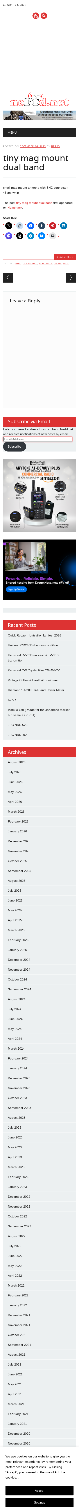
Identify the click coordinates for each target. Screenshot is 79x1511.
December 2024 (19, 959)
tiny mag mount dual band (34, 202)
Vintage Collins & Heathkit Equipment (33, 680)
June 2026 (15, 782)
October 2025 (17, 861)
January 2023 (17, 1186)
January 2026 (17, 831)
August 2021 (16, 1354)
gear (57, 263)
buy (18, 263)
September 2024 (19, 989)
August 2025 (16, 880)
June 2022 (15, 1256)
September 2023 (19, 1108)
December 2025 (19, 841)
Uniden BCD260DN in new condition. (33, 645)
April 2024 (15, 1038)
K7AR (12, 700)
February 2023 (18, 1177)
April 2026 (15, 801)
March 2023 (16, 1167)
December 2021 (19, 1315)
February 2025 (18, 940)
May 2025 (15, 910)
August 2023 (16, 1117)
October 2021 (17, 1335)
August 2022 (16, 1236)
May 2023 (15, 1147)
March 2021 (16, 1404)
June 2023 (15, 1137)
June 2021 (15, 1374)
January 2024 (17, 1068)
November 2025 (19, 851)
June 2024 (15, 1019)
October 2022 (17, 1216)
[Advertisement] (39, 55)
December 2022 (19, 1196)
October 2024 (17, 979)
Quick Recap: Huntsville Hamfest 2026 (34, 635)
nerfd (55, 146)
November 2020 (19, 1443)
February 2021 (18, 1414)
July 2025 (14, 890)
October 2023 (17, 1098)
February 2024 (18, 1058)
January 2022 (17, 1305)
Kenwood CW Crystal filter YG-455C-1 (34, 670)
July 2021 (14, 1364)
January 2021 (17, 1423)
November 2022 (19, 1206)
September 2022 (19, 1226)
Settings (39, 1502)
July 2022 (14, 1246)
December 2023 (19, 1078)
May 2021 (15, 1384)
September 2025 (19, 871)
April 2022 (15, 1275)
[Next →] (71, 278)
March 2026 (16, 811)
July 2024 (14, 1009)
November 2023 (19, 1088)
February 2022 (18, 1295)
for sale (45, 263)
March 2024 (16, 1048)
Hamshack (14, 207)
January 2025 (17, 950)
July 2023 (14, 1127)
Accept (39, 1490)
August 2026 (16, 762)
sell (66, 263)
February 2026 (18, 821)
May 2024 (15, 1029)
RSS (35, 16)
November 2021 (19, 1325)
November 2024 (19, 969)
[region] (39, 1479)
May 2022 (15, 1265)
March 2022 (16, 1285)
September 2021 (19, 1344)
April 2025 (15, 920)
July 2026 (14, 772)
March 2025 (16, 930)
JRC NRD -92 (17, 735)
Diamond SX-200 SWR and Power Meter (36, 690)
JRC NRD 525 (17, 725)
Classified (30, 263)
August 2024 (16, 999)
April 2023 (15, 1157)
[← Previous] (8, 278)
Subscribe (15, 446)
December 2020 (19, 1433)
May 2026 (15, 792)
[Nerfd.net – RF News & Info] (39, 106)
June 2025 (15, 900)
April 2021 (15, 1394)
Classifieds (65, 256)
